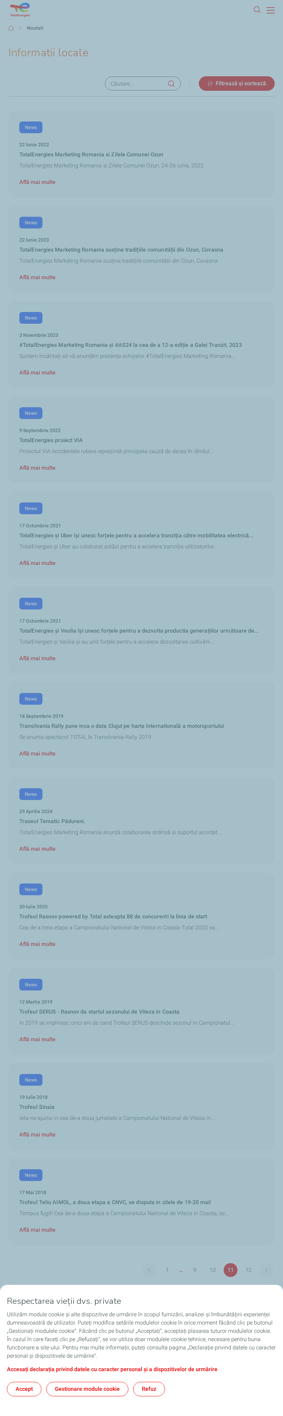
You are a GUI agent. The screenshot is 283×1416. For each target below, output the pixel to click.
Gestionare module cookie (87, 1389)
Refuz (149, 1389)
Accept (24, 1389)
